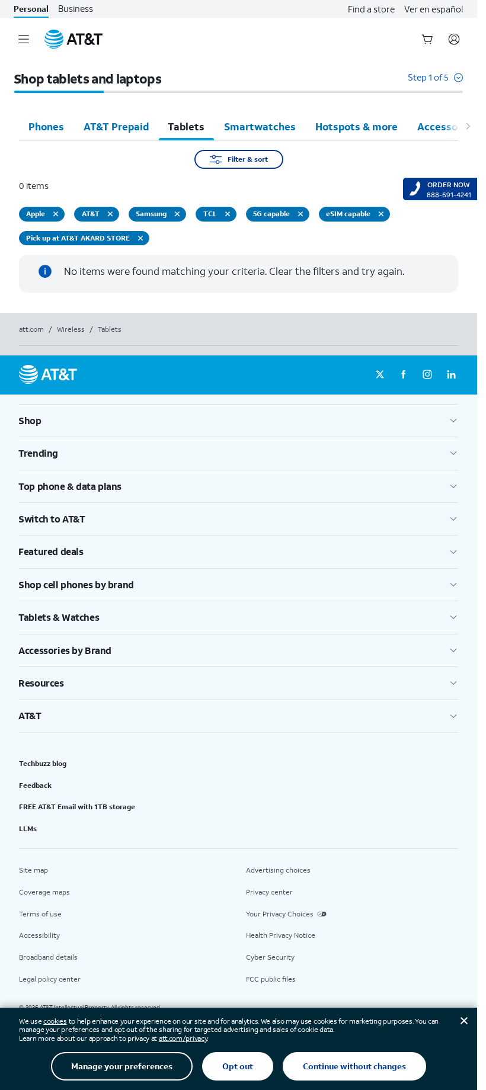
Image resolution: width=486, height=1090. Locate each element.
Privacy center (269, 891)
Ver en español (433, 9)
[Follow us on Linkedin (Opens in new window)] (451, 375)
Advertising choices (278, 869)
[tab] (46, 126)
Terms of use (40, 913)
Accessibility (39, 935)
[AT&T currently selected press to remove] (110, 214)
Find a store (371, 9)
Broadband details (48, 957)
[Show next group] (467, 126)
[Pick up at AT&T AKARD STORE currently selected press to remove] (140, 238)
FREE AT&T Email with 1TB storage (77, 806)
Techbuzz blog (42, 763)
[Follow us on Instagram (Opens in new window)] (427, 375)
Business (75, 8)
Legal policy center (50, 978)
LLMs (28, 828)
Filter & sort (248, 159)
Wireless (71, 329)
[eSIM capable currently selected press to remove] (381, 214)
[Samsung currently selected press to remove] (177, 214)
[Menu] (23, 39)
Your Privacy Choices (280, 913)
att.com (31, 329)
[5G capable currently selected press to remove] (300, 214)
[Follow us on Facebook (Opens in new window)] (404, 375)
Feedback (35, 785)
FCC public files (271, 978)
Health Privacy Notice (280, 935)
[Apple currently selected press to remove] (56, 214)
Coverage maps (44, 891)
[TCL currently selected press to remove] (228, 214)
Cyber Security (270, 957)
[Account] (454, 39)
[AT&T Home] (73, 39)
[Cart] (427, 39)
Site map (33, 869)
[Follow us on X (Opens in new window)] (380, 375)
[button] (435, 83)
